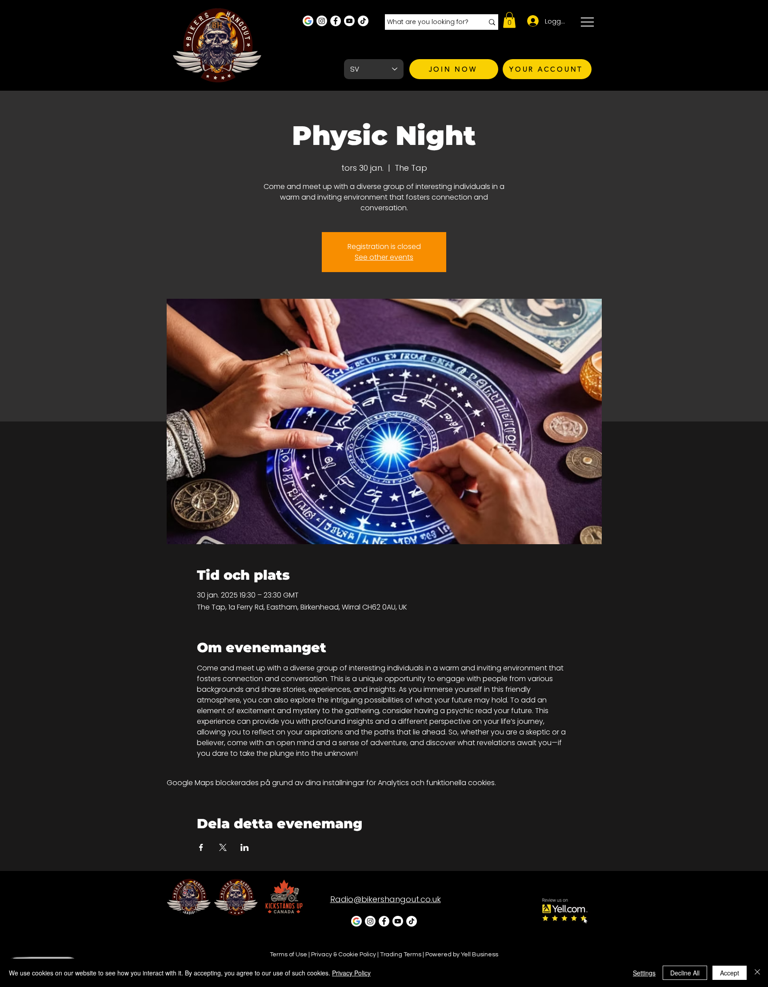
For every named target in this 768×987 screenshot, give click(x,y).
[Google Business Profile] (308, 21)
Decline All (685, 972)
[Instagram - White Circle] (321, 21)
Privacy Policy (351, 972)
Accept (729, 972)
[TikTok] (363, 21)
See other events (384, 257)
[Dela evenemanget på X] (223, 847)
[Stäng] (757, 973)
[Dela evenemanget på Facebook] (201, 847)
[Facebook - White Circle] (335, 21)
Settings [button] (644, 972)
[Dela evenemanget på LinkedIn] (244, 847)
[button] (509, 20)
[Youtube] (349, 21)
